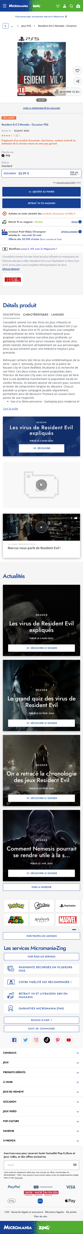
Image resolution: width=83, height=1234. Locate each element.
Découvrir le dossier (44, 648)
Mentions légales (54, 1212)
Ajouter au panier (43, 191)
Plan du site (40, 1216)
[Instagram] (36, 1040)
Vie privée (71, 1212)
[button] (42, 1053)
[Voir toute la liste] (58, 6)
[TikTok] (47, 1040)
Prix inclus (67, 182)
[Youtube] (69, 1040)
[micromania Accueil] (25, 6)
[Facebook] (14, 1040)
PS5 (8, 155)
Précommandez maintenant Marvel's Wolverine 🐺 (41, 16)
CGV (7, 1212)
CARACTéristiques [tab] (35, 314)
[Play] (41, 485)
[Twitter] (25, 1040)
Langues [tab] (57, 314)
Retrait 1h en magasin (41, 203)
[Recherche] (71, 7)
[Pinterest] (58, 1040)
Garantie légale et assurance (27, 1212)
